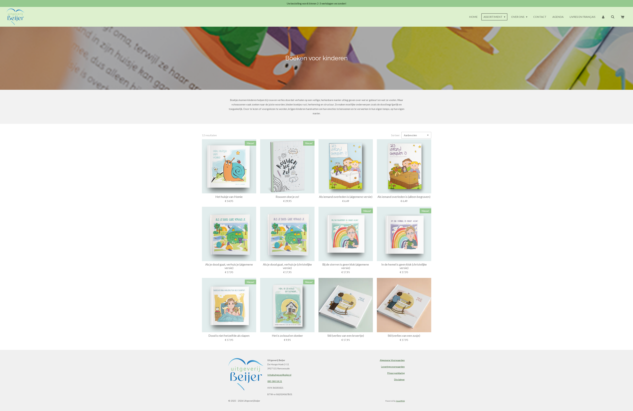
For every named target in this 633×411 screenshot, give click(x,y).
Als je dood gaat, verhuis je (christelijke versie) (287, 266)
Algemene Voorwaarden (392, 360)
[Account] (603, 16)
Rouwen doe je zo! (287, 196)
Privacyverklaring (396, 373)
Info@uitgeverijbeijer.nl (279, 374)
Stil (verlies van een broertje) (345, 335)
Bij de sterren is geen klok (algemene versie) (345, 266)
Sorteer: (395, 135)
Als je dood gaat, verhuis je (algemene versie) (229, 266)
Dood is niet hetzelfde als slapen (229, 335)
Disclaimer (399, 379)
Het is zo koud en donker (287, 335)
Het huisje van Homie (229, 196)
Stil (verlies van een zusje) (404, 335)
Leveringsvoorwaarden (393, 366)
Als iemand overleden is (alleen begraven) (403, 196)
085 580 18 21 (274, 381)
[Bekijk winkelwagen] (622, 16)
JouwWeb (400, 401)
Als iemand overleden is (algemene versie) (345, 196)
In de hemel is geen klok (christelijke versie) (404, 266)
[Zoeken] (613, 16)
